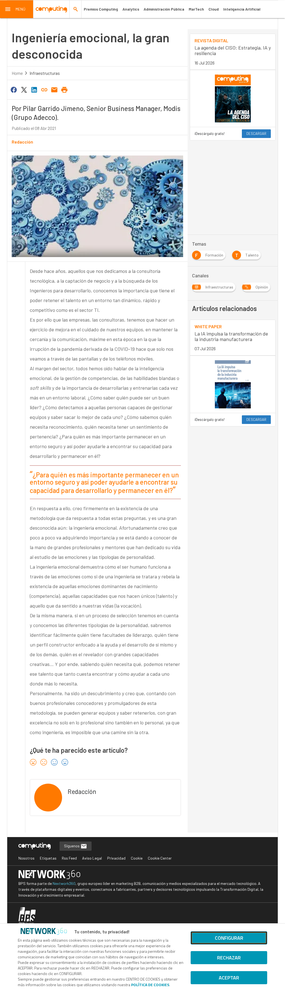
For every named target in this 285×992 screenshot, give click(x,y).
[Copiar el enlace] (44, 89)
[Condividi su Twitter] (23, 89)
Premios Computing (101, 9)
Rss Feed (69, 858)
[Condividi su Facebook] (13, 89)
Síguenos (72, 845)
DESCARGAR (256, 133)
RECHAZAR (229, 957)
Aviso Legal (92, 858)
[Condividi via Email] (54, 89)
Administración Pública (164, 9)
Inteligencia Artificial (242, 9)
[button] (16, 9)
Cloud (213, 9)
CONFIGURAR (229, 938)
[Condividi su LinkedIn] (34, 89)
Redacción (22, 141)
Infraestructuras (45, 73)
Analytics (130, 9)
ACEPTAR (229, 977)
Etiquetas (48, 858)
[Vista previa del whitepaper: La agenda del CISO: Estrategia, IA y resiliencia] (232, 98)
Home (17, 73)
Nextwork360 (64, 883)
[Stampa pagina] (64, 89)
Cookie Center (160, 858)
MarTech (196, 9)
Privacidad (116, 858)
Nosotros (26, 858)
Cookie (136, 858)
